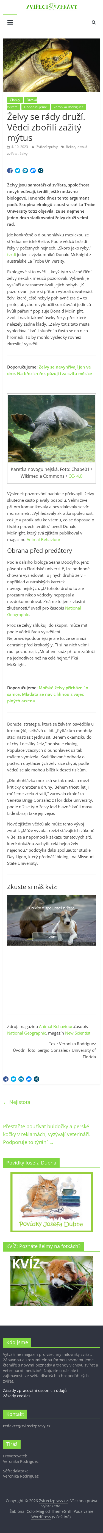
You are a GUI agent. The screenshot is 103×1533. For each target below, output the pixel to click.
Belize (70, 146)
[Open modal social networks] (40, 170)
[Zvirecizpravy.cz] (51, 6)
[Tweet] (17, 170)
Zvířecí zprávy (48, 146)
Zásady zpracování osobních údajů (35, 1390)
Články (15, 99)
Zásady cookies (16, 1395)
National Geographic (26, 1033)
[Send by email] (25, 170)
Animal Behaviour (43, 539)
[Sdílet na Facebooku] (10, 170)
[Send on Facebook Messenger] (33, 170)
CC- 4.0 (75, 476)
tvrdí (11, 254)
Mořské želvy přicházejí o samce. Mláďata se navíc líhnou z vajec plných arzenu (47, 694)
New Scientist (77, 1033)
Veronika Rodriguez (68, 107)
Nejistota (16, 1102)
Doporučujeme (35, 107)
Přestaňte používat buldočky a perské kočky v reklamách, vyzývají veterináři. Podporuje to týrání (46, 1134)
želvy (23, 153)
